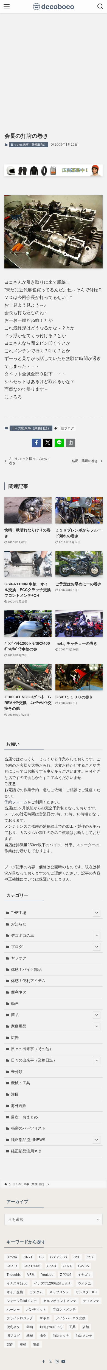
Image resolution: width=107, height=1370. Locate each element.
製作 (10, 1344)
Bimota (12, 1257)
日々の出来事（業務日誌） (29, 144)
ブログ (16, 946)
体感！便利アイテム (28, 980)
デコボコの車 (22, 935)
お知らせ (18, 924)
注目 (15, 1094)
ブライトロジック (20, 1318)
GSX (90, 1257)
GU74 (67, 1266)
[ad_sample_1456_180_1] (53, 175)
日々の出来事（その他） (32, 1049)
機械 (29, 1336)
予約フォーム (15, 802)
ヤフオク (18, 958)
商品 (15, 1015)
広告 (15, 1037)
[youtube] (63, 1361)
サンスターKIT (86, 1292)
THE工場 (18, 912)
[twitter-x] (50, 1361)
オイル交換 (15, 1292)
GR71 (28, 1257)
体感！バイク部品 (26, 969)
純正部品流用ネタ (26, 1151)
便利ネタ (18, 992)
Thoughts (14, 1275)
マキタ (44, 1318)
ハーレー (13, 1309)
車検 (23, 1344)
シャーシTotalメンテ (22, 1301)
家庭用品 (18, 1026)
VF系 (31, 1275)
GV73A (83, 1266)
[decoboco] (54, 6)
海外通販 (18, 1105)
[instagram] (56, 1361)
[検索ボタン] (100, 6)
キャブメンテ (59, 1292)
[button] (36, 443)
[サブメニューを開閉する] (96, 913)
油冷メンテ (84, 1336)
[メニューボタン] (6, 6)
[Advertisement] (53, 69)
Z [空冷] (65, 1275)
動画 (15, 1003)
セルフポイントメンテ (59, 1301)
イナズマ (84, 1275)
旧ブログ (67, 428)
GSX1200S (32, 1266)
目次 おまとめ (24, 1117)
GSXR (51, 1266)
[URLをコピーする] (70, 443)
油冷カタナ (61, 1336)
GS (41, 1257)
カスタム (36, 1292)
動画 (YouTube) (51, 1327)
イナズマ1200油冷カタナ (52, 1283)
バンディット (36, 1309)
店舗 (85, 1327)
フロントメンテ (64, 1309)
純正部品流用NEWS (28, 1139)
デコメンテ (91, 1301)
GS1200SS (58, 1257)
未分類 (16, 1071)
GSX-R (12, 1266)
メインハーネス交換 (71, 1318)
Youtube (47, 1275)
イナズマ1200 (17, 1283)
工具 (72, 1327)
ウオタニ (84, 1283)
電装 (36, 1344)
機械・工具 (20, 1083)
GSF (77, 1257)
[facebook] (43, 1361)
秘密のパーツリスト (28, 1128)
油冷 (43, 1336)
